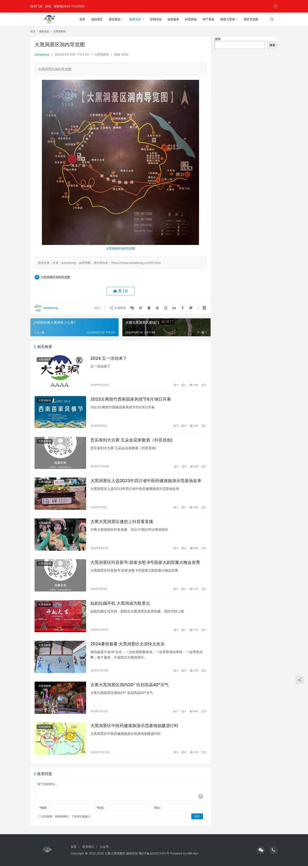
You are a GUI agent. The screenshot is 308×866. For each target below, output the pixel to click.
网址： (158, 807)
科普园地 (191, 19)
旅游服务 (173, 19)
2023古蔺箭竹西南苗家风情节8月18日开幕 (130, 399)
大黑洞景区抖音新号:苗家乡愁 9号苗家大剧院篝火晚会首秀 (145, 562)
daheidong (42, 54)
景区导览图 (251, 19)
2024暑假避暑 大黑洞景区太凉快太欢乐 (127, 643)
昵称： (44, 807)
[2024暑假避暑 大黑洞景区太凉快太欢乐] (60, 657)
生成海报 (119, 307)
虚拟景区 (97, 19)
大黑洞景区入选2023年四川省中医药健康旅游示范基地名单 (145, 480)
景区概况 (114, 19)
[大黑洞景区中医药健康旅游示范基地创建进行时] (60, 738)
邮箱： (101, 807)
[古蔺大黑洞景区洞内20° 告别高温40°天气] (60, 698)
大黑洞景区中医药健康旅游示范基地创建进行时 (134, 725)
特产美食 (208, 19)
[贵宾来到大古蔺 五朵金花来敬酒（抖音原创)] (60, 453)
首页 (82, 19)
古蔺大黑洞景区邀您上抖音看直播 (121, 521)
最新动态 (135, 19)
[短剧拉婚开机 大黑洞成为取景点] (60, 616)
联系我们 (88, 846)
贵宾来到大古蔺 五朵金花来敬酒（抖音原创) (131, 440)
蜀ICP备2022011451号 (154, 853)
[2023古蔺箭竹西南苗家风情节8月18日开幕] (60, 412)
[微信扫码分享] (132, 308)
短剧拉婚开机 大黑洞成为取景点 (120, 603)
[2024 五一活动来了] (60, 371)
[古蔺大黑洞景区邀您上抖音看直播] (60, 534)
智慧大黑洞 (227, 19)
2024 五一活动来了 (108, 358)
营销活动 (156, 19)
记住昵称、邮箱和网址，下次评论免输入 (66, 816)
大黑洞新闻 (101, 54)
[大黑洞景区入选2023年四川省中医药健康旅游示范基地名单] (60, 494)
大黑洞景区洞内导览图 (120, 248)
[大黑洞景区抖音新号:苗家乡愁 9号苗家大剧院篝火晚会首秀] (60, 575)
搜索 (218, 39)
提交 (197, 816)
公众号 (104, 846)
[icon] (261, 850)
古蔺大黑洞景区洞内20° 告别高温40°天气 (129, 684)
